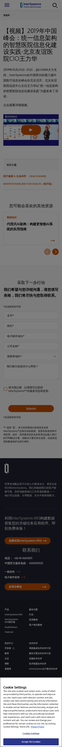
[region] (31, 712)
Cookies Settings (30, 733)
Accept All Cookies (31, 741)
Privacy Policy (37, 726)
